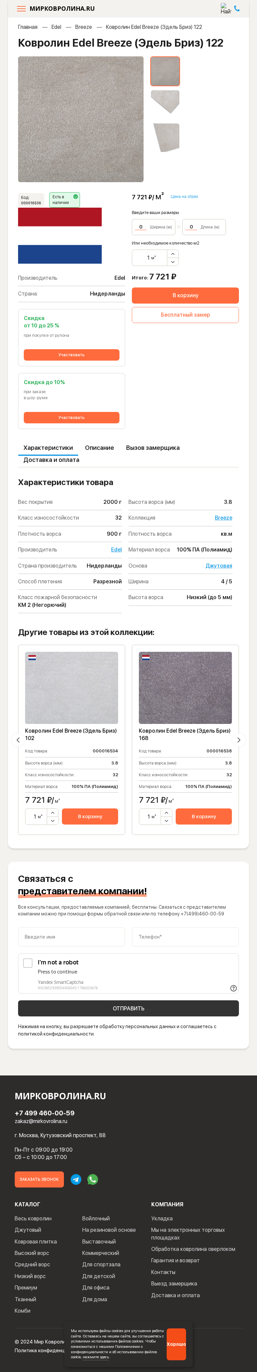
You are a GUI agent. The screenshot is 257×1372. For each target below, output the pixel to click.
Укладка (162, 1218)
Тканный (25, 1299)
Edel (56, 27)
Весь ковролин (33, 1218)
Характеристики (48, 447)
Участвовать (72, 355)
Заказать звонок (39, 1179)
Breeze (83, 27)
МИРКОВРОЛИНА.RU (62, 8)
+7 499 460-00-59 (45, 1113)
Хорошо (176, 1344)
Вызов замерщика (153, 447)
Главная (27, 27)
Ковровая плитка (36, 1241)
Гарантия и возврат (175, 1260)
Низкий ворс (30, 1276)
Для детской (98, 1276)
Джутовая (218, 566)
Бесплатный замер (185, 315)
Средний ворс (32, 1264)
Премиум (26, 1287)
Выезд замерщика (174, 1283)
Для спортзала (101, 1264)
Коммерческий (100, 1253)
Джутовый (28, 1230)
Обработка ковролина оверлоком (193, 1249)
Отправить (129, 1008)
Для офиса (95, 1287)
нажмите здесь (96, 1357)
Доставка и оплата (51, 459)
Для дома (94, 1299)
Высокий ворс (32, 1253)
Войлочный (96, 1218)
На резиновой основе (109, 1230)
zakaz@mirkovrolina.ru (41, 1121)
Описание (99, 447)
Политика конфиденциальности (52, 1351)
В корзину (185, 295)
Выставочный (99, 1241)
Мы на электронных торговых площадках (188, 1234)
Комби (22, 1311)
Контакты (163, 1272)
